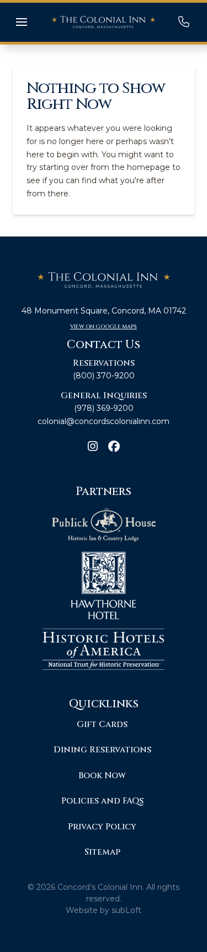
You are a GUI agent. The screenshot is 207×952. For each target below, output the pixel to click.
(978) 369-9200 (104, 408)
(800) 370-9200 (104, 376)
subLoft (126, 910)
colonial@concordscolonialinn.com (103, 421)
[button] (21, 22)
